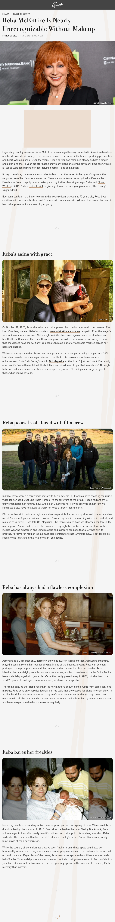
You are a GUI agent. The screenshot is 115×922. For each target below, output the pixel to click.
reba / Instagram (104, 319)
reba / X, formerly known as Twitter (97, 653)
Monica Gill (11, 36)
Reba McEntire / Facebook (100, 488)
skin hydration (78, 200)
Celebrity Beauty (21, 14)
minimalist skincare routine (65, 331)
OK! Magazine (56, 361)
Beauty (5, 14)
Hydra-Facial (36, 186)
